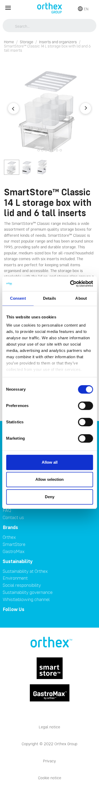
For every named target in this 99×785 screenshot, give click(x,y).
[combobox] (49, 26)
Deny (49, 497)
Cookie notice (49, 777)
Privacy (49, 760)
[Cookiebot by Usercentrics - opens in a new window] (70, 283)
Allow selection (49, 479)
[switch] (85, 405)
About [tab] (81, 298)
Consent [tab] (18, 298)
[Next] (85, 108)
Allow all (50, 462)
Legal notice (49, 726)
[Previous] (13, 108)
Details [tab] (49, 298)
